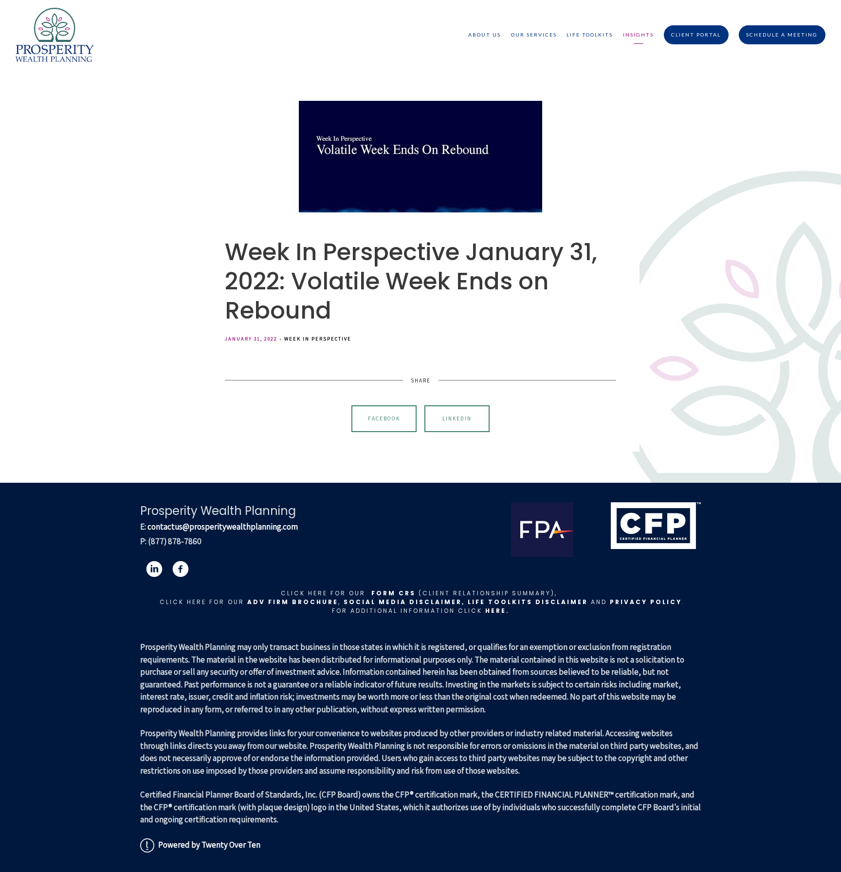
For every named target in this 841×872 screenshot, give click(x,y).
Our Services (534, 35)
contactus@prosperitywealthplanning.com (222, 526)
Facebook (384, 418)
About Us (484, 35)
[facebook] (180, 569)
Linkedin (457, 418)
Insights (638, 35)
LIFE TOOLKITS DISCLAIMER (528, 602)
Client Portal (696, 35)
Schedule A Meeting (782, 35)
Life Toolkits (590, 35)
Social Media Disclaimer (403, 602)
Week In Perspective (317, 338)
